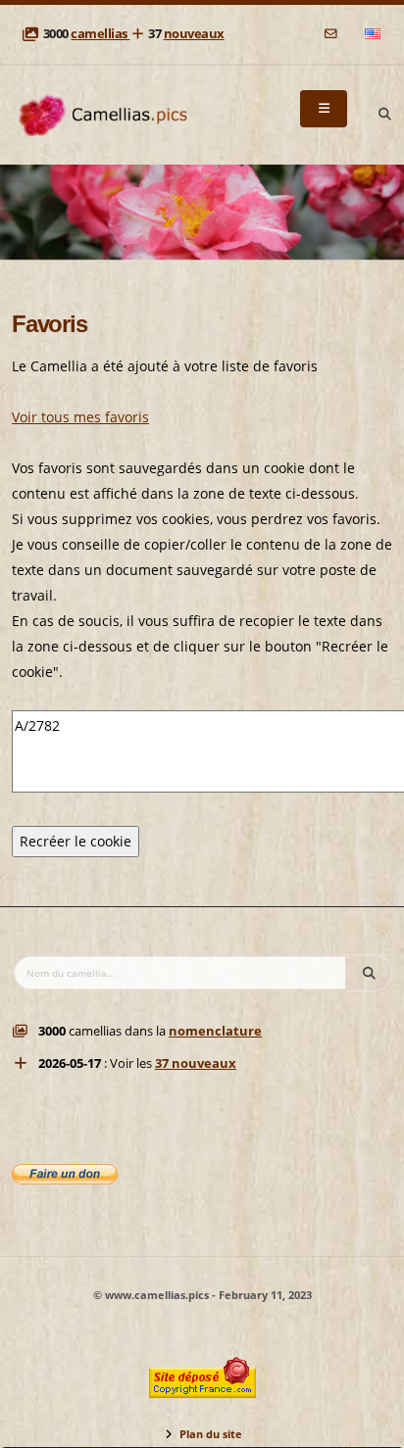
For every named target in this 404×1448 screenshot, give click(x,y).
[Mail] (332, 33)
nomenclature (215, 1031)
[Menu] (323, 108)
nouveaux (194, 33)
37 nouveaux (195, 1063)
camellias (100, 33)
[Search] (384, 114)
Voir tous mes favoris (80, 417)
